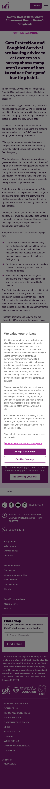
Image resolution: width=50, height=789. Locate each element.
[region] (25, 394)
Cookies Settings (25, 459)
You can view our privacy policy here (23, 443)
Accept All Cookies (24, 451)
